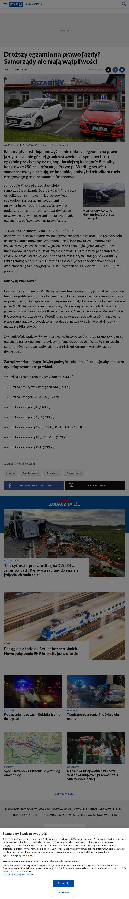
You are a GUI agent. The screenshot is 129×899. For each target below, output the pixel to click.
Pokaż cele (63, 892)
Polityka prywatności (22, 855)
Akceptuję (63, 883)
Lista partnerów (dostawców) (18, 874)
